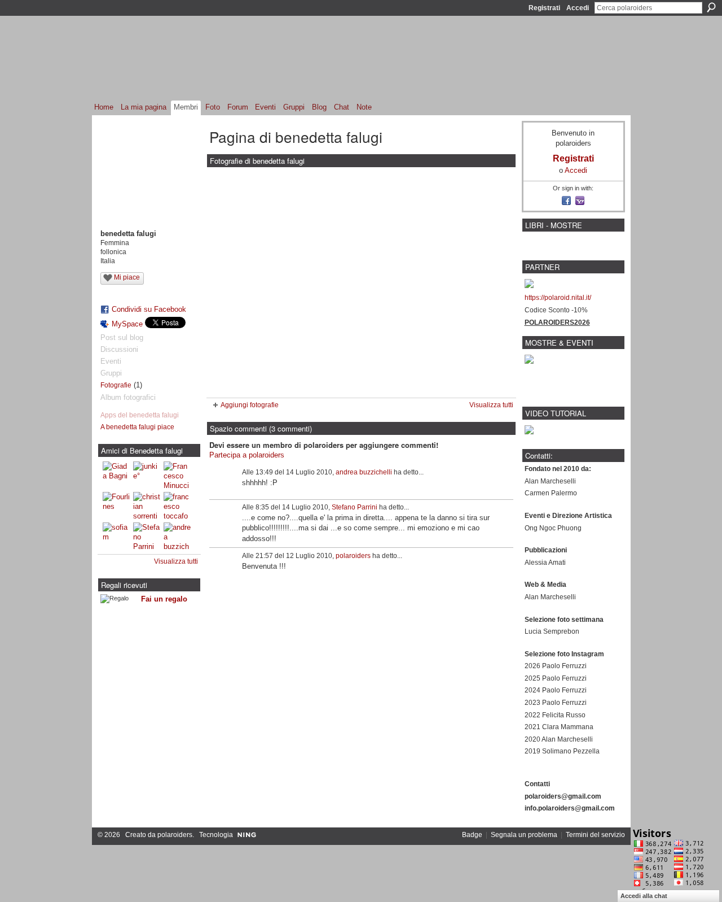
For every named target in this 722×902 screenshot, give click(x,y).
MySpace (127, 324)
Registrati (544, 8)
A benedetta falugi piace (137, 427)
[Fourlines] (116, 505)
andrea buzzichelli (364, 472)
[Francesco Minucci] (177, 475)
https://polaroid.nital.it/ (558, 298)
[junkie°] (146, 475)
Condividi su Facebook (149, 309)
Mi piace (127, 277)
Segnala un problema (524, 835)
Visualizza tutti (176, 561)
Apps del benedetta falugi (139, 415)
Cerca (711, 7)
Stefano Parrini (354, 507)
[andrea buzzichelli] (177, 536)
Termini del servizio (595, 835)
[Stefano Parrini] (146, 536)
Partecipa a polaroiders (246, 455)
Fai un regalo (164, 599)
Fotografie (115, 385)
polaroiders (353, 556)
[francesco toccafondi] (177, 505)
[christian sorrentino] (146, 505)
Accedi (577, 8)
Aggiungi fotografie (250, 405)
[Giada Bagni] (116, 475)
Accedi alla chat (643, 895)
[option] (361, 282)
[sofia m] (116, 536)
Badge (472, 835)
